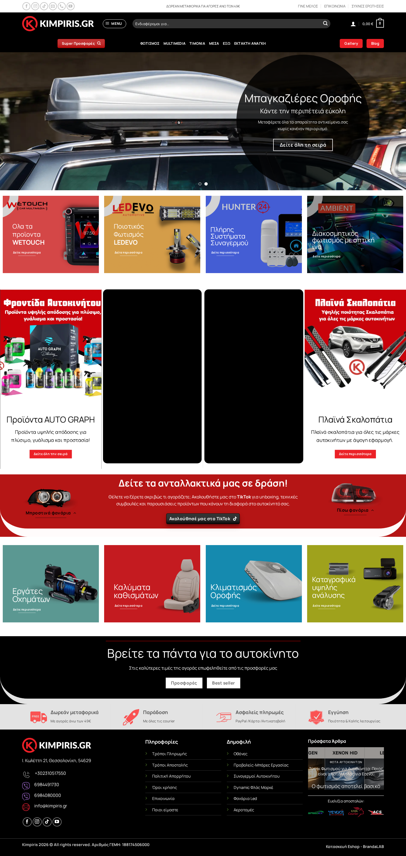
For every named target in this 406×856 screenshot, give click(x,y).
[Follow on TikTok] (44, 6)
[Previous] (15, 121)
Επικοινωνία (163, 798)
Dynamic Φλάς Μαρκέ (253, 787)
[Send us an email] (53, 6)
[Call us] (62, 6)
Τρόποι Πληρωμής (169, 753)
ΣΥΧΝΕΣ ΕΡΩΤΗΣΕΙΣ (368, 6)
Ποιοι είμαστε (165, 809)
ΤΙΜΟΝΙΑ (197, 43)
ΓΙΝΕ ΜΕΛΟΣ (308, 6)
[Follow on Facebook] (26, 6)
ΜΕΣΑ (214, 43)
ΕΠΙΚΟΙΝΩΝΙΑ (335, 6)
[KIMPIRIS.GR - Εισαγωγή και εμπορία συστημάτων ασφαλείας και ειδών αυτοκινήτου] (58, 23)
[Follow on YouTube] (71, 6)
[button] (114, 23)
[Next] (391, 121)
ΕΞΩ (226, 43)
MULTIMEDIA (175, 43)
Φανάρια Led (245, 798)
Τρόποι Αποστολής (170, 765)
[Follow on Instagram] (35, 6)
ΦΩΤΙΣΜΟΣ (150, 43)
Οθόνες (240, 753)
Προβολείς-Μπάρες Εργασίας (261, 765)
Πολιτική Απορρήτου (171, 776)
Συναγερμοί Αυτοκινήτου (257, 776)
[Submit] (325, 23)
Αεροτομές (244, 809)
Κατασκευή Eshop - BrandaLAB (355, 846)
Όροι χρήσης (164, 787)
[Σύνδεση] (353, 24)
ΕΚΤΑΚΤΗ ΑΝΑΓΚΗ (250, 43)
